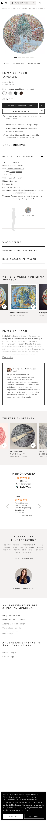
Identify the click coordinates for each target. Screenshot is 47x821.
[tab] (23, 156)
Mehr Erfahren (22, 810)
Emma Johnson (14, 73)
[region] (23, 506)
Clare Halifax (17, 454)
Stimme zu (13, 816)
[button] (44, 3)
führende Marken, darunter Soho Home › (20, 137)
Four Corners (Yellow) (19, 312)
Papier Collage (9, 652)
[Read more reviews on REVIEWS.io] (23, 487)
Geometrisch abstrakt (15, 169)
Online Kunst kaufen (10, 8)
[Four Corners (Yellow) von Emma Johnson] (23, 297)
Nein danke (34, 816)
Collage (24, 8)
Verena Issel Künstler (11, 628)
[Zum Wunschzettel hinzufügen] (42, 111)
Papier (20, 165)
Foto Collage (8, 657)
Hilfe (6, 63)
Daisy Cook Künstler (11, 615)
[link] (34, 3)
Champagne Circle (16, 451)
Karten (12, 172)
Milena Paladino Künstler (13, 619)
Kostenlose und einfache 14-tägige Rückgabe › (23, 125)
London (19, 172)
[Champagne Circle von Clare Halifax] (23, 436)
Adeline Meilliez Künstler (13, 624)
